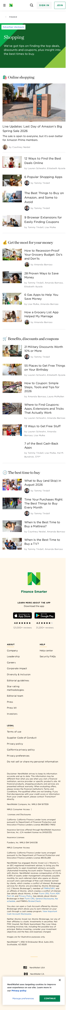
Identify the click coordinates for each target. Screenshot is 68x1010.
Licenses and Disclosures (19, 814)
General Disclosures (45, 898)
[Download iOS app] (22, 616)
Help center (46, 650)
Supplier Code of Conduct (22, 737)
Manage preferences (23, 998)
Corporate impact (17, 668)
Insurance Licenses (15, 837)
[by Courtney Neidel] (5, 147)
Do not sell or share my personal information (32, 761)
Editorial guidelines (18, 680)
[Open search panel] (31, 5)
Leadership (13, 656)
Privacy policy (15, 743)
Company (12, 650)
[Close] (59, 980)
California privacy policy (21, 749)
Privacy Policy (25, 896)
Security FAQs (48, 656)
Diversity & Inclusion (19, 674)
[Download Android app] (44, 616)
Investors (12, 714)
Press (10, 702)
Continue (50, 998)
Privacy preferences (18, 755)
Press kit (12, 707)
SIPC (53, 888)
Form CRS (44, 893)
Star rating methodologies (15, 688)
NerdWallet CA (37, 974)
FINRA (47, 888)
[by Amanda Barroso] (26, 264)
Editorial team (15, 696)
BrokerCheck (34, 901)
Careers (11, 662)
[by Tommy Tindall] (26, 182)
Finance (13, 17)
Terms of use (14, 731)
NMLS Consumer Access (18, 809)
